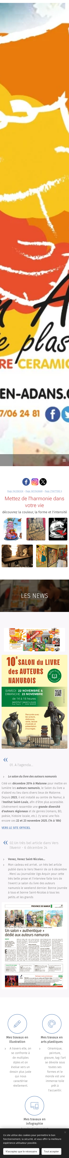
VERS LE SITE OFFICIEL (16, 828)
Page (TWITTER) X (53, 491)
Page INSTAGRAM (34, 491)
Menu (64, 460)
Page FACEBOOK (15, 491)
